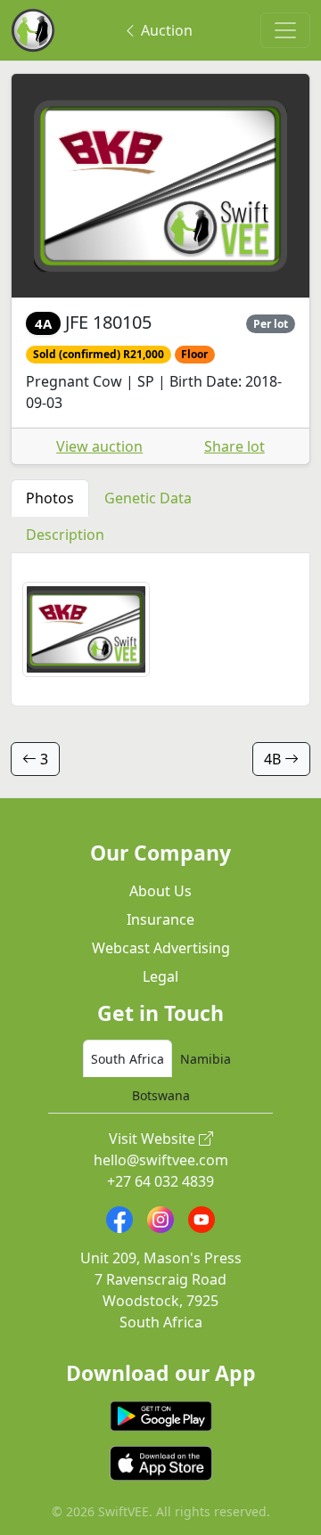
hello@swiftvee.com (161, 1160)
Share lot (234, 446)
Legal (160, 976)
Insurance (160, 919)
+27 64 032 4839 (160, 1181)
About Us (160, 891)
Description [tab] (65, 534)
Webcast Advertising (161, 948)
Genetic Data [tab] (148, 498)
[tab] (127, 1058)
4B (274, 759)
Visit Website (154, 1138)
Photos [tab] (50, 498)
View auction (99, 446)
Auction (165, 30)
